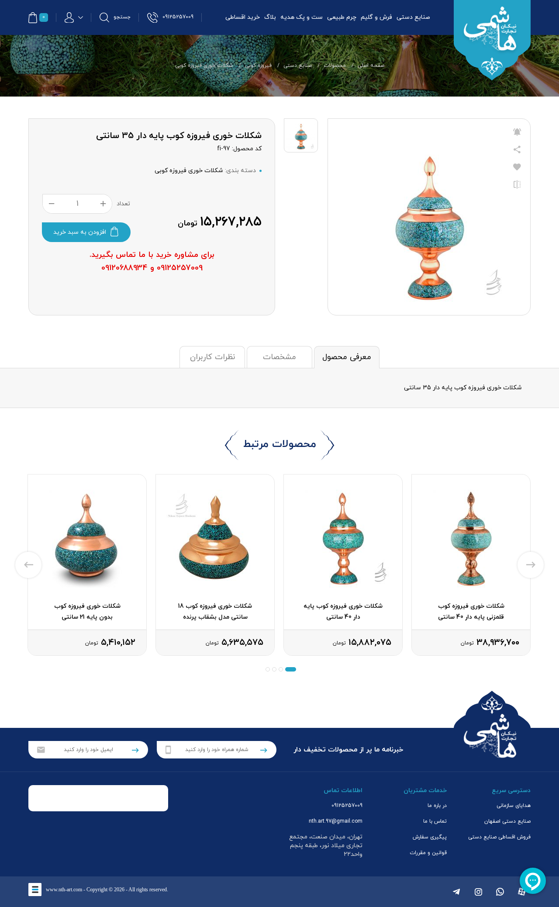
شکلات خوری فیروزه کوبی (204, 65)
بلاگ (270, 17)
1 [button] (290, 669)
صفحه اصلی (371, 65)
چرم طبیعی (341, 17)
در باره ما (437, 805)
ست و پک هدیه (301, 17)
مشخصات (279, 357)
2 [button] (281, 669)
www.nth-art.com (64, 889)
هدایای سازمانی (514, 805)
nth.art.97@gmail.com (335, 821)
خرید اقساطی (242, 17)
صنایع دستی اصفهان (507, 821)
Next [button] (531, 565)
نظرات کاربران (212, 357)
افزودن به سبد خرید (79, 232)
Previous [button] (28, 565)
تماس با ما (435, 821)
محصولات (335, 65)
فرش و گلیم (376, 17)
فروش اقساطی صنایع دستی (499, 837)
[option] (471, 565)
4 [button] (267, 669)
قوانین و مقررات (428, 852)
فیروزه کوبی (258, 65)
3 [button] (274, 669)
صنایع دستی (413, 17)
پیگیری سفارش (430, 837)
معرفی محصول (346, 357)
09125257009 (346, 805)
